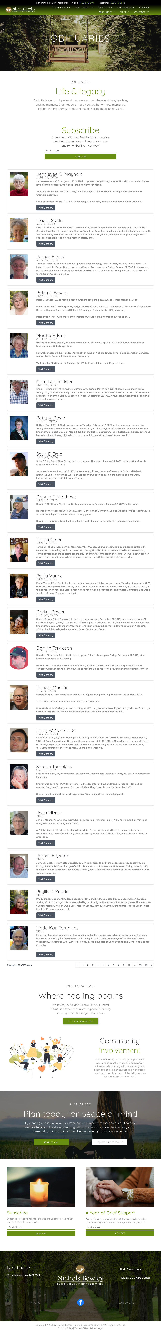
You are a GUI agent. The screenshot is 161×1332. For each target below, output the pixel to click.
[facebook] (80, 1302)
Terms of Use (81, 1328)
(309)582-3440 (87, 2)
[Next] (151, 965)
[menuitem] (61, 7)
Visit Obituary (45, 207)
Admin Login (96, 1328)
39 (146, 965)
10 (129, 965)
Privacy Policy (65, 1328)
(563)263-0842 (117, 2)
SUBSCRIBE (80, 156)
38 (140, 965)
